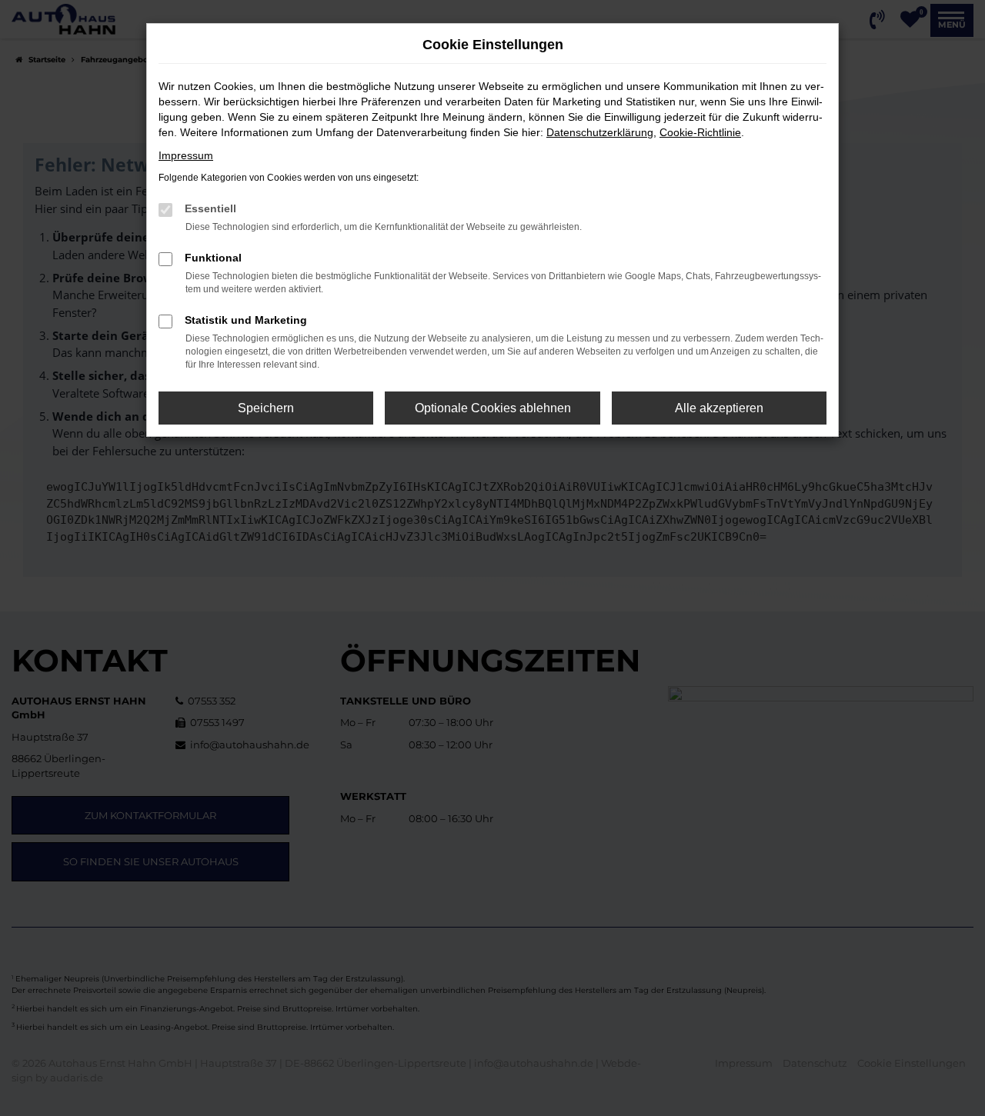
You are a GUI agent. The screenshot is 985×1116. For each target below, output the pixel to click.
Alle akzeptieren (719, 408)
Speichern (266, 408)
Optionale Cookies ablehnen (493, 408)
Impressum (186, 155)
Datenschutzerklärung (599, 132)
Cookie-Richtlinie (700, 132)
